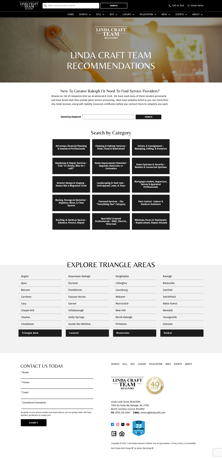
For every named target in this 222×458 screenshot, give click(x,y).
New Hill (121, 310)
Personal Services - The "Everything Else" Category (111, 203)
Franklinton (75, 289)
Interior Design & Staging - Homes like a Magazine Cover (71, 184)
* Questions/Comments (33, 402)
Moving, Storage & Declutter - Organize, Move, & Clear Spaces (71, 203)
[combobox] (71, 5)
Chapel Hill (27, 310)
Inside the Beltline (79, 324)
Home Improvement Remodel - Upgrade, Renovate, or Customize (111, 166)
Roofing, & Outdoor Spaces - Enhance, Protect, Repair (71, 221)
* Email (24, 392)
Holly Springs (76, 317)
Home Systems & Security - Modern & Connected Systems (151, 166)
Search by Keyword (71, 117)
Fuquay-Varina (77, 296)
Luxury (142, 364)
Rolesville (169, 283)
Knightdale (122, 276)
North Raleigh (124, 317)
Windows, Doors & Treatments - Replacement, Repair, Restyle (150, 221)
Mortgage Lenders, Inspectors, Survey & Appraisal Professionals (150, 184)
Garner (72, 303)
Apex (24, 283)
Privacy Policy (177, 443)
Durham (73, 283)
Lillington (121, 283)
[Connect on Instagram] (117, 424)
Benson (25, 289)
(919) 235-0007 (121, 412)
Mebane (120, 296)
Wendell (168, 310)
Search (114, 5)
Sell (124, 364)
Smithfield (169, 296)
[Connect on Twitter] (122, 424)
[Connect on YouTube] (128, 424)
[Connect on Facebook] (112, 424)
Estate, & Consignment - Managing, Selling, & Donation (151, 147)
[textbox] (72, 5)
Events (178, 364)
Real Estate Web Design (121, 448)
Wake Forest (170, 303)
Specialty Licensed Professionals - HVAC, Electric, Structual (111, 221)
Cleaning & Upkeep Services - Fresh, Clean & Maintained (111, 147)
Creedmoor (27, 324)
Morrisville (122, 303)
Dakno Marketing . (145, 448)
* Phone (25, 382)
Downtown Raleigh (79, 276)
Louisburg (122, 289)
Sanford (167, 289)
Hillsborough (76, 310)
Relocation (155, 364)
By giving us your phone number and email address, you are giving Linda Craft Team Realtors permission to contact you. (56, 413)
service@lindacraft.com (149, 412)
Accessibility (190, 443)
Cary (23, 303)
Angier (25, 276)
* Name (25, 372)
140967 (141, 409)
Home (71, 14)
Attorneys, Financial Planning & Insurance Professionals (71, 147)
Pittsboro (121, 324)
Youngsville (170, 317)
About (188, 364)
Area (168, 364)
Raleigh (167, 276)
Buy (133, 364)
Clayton (25, 317)
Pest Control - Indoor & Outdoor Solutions (150, 203)
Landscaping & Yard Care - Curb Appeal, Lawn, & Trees (111, 184)
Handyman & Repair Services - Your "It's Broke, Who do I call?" (71, 166)
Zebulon (168, 324)
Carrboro (26, 296)
